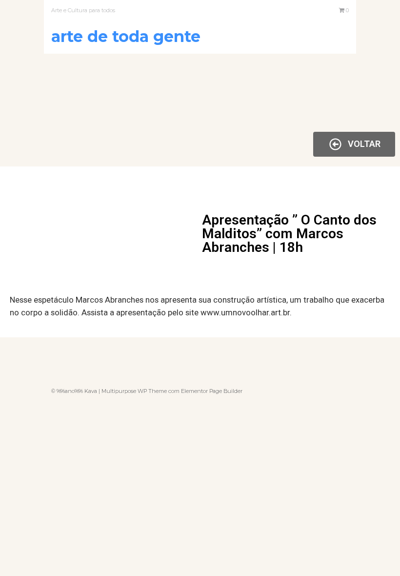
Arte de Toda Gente (125, 36)
